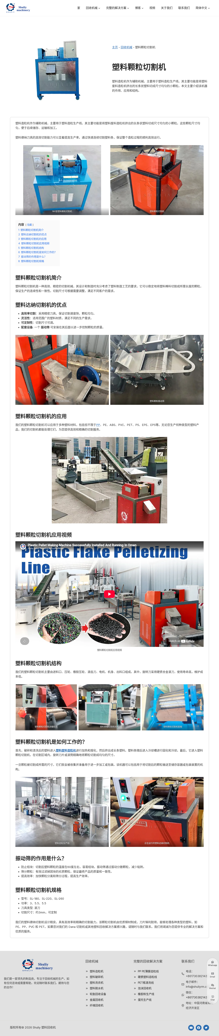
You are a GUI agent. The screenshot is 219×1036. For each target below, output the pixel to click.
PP (98, 425)
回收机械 (126, 47)
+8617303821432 (197, 997)
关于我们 (167, 8)
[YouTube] (191, 1028)
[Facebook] (199, 1028)
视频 (152, 8)
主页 (115, 47)
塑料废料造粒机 (66, 750)
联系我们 (184, 8)
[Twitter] (206, 1028)
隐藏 (29, 224)
